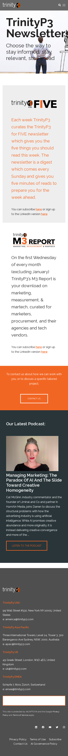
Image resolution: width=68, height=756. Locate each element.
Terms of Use (38, 739)
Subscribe (55, 739)
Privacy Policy (18, 739)
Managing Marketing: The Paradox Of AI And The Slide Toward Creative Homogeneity (34, 483)
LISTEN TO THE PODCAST (26, 545)
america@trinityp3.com (19, 619)
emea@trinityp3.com (18, 689)
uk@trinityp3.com (16, 668)
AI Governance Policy (44, 743)
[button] (59, 5)
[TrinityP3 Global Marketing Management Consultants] (12, 5)
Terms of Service (20, 715)
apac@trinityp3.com (17, 644)
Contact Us (34, 700)
